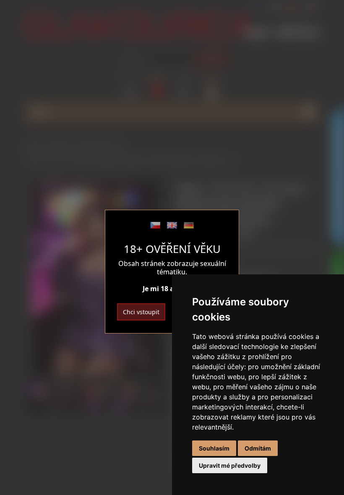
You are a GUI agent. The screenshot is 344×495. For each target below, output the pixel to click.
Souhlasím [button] (214, 448)
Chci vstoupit (141, 312)
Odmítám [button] (258, 448)
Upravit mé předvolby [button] (230, 465)
